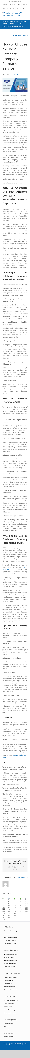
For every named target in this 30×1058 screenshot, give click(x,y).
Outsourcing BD (21, 878)
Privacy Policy (12, 1045)
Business (16, 74)
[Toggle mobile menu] (27, 17)
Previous (18, 35)
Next (24, 35)
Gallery (20, 898)
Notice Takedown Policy (21, 1045)
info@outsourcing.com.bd (15, 1)
